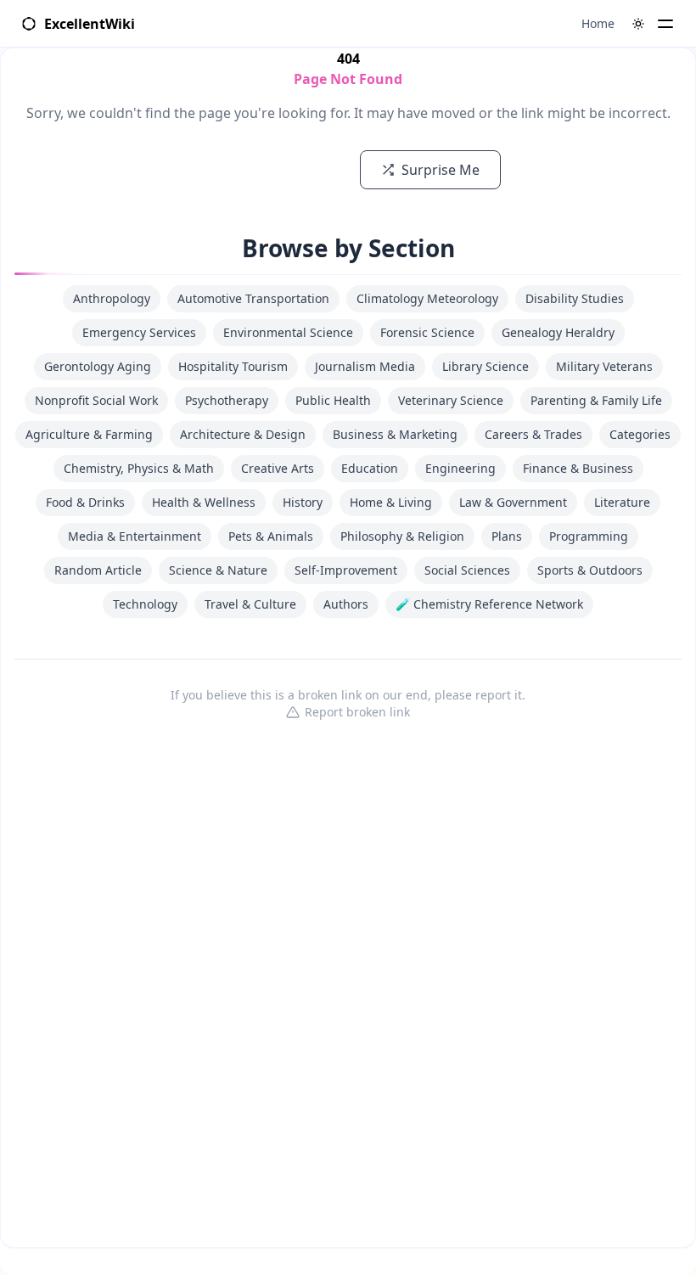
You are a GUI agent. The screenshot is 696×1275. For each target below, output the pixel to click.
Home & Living (391, 502)
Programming (588, 536)
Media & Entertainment (134, 536)
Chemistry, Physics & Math (139, 468)
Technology (145, 604)
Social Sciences (467, 570)
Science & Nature (218, 570)
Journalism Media (365, 366)
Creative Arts (277, 468)
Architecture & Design (243, 434)
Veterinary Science (450, 400)
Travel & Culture (250, 604)
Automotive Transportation (253, 298)
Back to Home (281, 169)
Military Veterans (604, 366)
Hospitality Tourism (233, 366)
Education (369, 468)
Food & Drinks (85, 502)
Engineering (460, 468)
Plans (506, 536)
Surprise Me (440, 169)
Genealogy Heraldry (558, 332)
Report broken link (357, 712)
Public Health (333, 400)
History (303, 502)
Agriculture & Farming (89, 434)
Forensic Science (427, 332)
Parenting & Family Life (596, 400)
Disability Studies (574, 298)
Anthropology (111, 298)
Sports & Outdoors (590, 570)
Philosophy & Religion (402, 536)
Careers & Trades (533, 434)
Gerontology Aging (97, 366)
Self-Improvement (346, 570)
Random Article (98, 570)
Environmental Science (288, 332)
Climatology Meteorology (427, 298)
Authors (345, 604)
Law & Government (513, 502)
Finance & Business (578, 468)
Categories (640, 434)
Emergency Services (139, 332)
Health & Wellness (203, 502)
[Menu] (665, 23)
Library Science (485, 366)
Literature (622, 502)
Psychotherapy (226, 400)
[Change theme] (638, 24)
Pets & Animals (270, 536)
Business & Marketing (395, 434)
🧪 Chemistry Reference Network (489, 604)
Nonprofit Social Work (96, 400)
